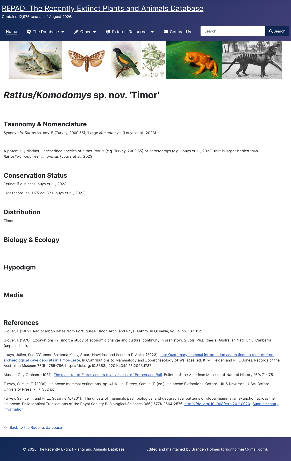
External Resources (130, 31)
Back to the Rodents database (36, 427)
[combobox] (233, 31)
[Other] (93, 32)
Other (85, 31)
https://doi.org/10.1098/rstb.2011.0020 (217, 403)
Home (11, 31)
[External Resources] (151, 32)
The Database (46, 31)
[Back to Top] (283, 452)
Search (279, 31)
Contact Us (180, 31)
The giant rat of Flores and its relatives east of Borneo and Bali (108, 374)
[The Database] (62, 32)
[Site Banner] (145, 60)
